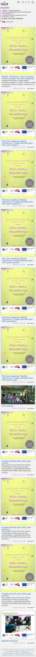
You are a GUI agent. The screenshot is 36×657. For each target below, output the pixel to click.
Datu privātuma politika (11, 653)
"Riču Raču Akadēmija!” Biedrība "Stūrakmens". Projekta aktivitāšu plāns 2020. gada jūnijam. (17, 378)
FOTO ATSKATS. (8, 406)
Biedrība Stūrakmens (10, 641)
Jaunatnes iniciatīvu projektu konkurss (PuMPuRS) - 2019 (14, 16)
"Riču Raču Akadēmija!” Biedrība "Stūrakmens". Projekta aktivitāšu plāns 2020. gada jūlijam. (17, 319)
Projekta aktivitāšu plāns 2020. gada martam (16, 462)
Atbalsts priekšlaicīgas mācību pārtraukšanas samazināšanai (16, 12)
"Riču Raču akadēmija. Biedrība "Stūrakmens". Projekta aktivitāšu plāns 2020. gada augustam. (17, 261)
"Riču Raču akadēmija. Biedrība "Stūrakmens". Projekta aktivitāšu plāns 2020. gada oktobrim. (17, 143)
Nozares (5, 8)
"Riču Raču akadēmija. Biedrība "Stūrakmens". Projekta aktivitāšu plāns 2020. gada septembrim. (17, 202)
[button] (32, 2)
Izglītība (4, 10)
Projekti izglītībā (14, 10)
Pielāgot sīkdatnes (8, 655)
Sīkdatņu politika (26, 653)
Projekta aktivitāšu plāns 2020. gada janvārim (16, 595)
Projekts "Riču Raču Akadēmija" (12, 18)
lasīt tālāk (30, 88)
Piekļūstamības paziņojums (25, 655)
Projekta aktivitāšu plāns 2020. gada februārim (16, 528)
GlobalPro (25, 651)
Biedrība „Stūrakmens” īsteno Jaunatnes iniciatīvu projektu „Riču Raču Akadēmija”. (18, 78)
